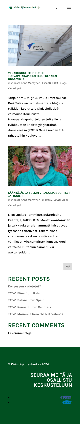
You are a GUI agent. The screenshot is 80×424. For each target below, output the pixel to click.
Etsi (67, 266)
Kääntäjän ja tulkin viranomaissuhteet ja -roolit (39, 194)
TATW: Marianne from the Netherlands (35, 314)
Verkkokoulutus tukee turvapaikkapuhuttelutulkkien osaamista (32, 76)
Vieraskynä (14, 88)
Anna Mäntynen (30, 83)
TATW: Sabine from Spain (26, 300)
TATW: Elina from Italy (24, 293)
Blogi (63, 83)
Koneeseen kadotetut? (24, 286)
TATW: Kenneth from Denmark (29, 307)
